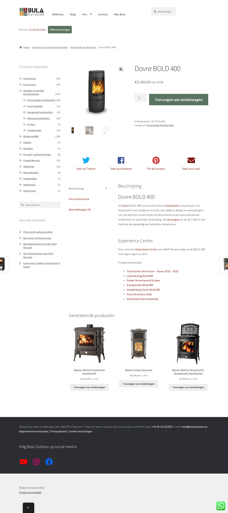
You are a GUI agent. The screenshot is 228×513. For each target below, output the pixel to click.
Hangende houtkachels (40, 112)
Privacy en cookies (30, 492)
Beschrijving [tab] (76, 188)
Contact (103, 14)
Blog (73, 14)
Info (84, 14)
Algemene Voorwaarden (33, 431)
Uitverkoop (29, 78)
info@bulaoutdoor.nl (194, 426)
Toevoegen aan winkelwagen (179, 99)
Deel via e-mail (191, 168)
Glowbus (28, 148)
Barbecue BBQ (31, 136)
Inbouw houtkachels (38, 118)
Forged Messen (31, 160)
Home (27, 47)
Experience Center (146, 249)
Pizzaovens (29, 84)
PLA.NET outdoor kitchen (37, 154)
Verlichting (29, 190)
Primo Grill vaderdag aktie (37, 232)
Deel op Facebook (121, 168)
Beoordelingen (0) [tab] (80, 209)
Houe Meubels (31, 172)
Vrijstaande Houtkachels (83, 47)
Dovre (125, 205)
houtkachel (172, 205)
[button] (121, 69)
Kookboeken (30, 178)
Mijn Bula (119, 14)
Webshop (58, 14)
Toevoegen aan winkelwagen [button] (89, 387)
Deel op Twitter (86, 168)
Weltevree (28, 166)
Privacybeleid (58, 431)
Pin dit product (156, 168)
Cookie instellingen (80, 431)
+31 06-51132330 (37, 29)
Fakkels (27, 142)
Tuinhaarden (34, 130)
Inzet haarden (35, 106)
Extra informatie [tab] (79, 199)
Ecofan (31, 124)
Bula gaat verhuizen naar (37, 238)
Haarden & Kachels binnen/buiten (50, 47)
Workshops (29, 184)
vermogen (173, 219)
